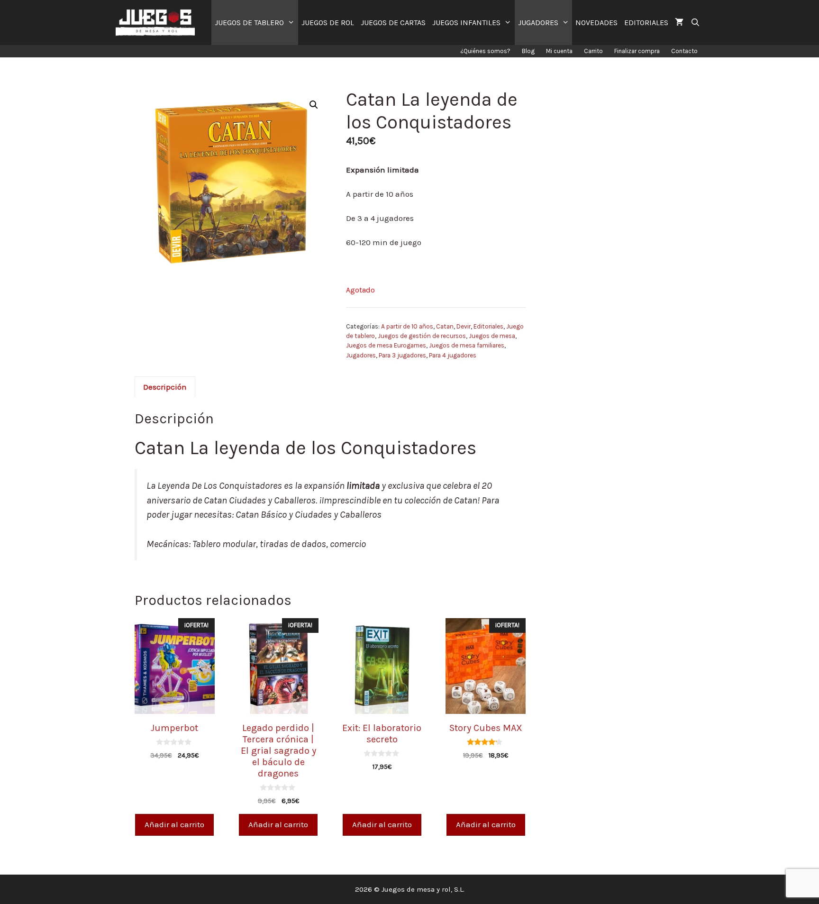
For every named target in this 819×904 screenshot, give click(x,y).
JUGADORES (538, 22)
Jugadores (361, 355)
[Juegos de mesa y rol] (158, 22)
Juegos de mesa (492, 335)
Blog (528, 51)
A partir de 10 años (407, 326)
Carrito (593, 51)
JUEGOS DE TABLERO (249, 22)
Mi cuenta (559, 51)
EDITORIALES (646, 22)
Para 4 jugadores (452, 355)
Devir (463, 326)
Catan (445, 326)
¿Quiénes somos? (485, 51)
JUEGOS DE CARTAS (393, 22)
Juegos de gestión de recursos (422, 335)
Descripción (165, 387)
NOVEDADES (596, 22)
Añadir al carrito (174, 824)
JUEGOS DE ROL (327, 22)
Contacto (684, 51)
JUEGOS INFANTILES (466, 22)
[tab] (165, 386)
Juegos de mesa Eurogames (386, 345)
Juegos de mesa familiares (466, 345)
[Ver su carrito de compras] (679, 22)
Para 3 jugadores (402, 355)
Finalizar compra (637, 51)
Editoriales (488, 326)
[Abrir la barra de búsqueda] (695, 22)
